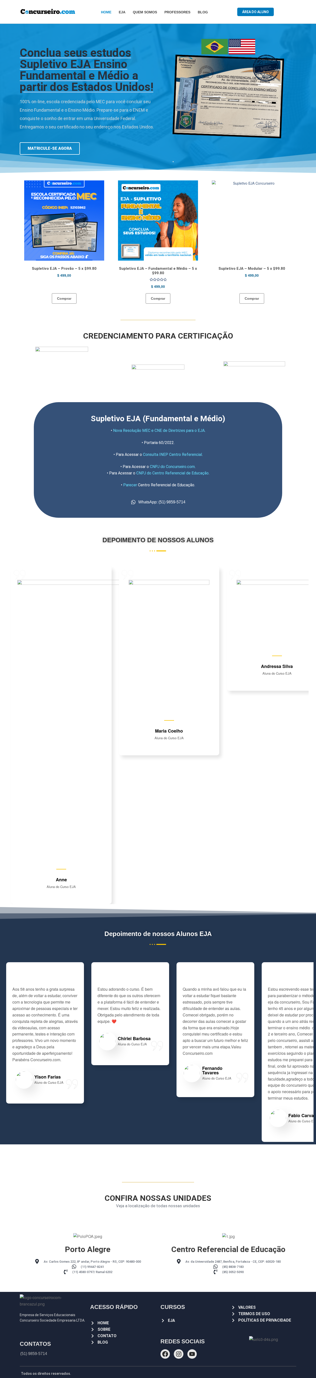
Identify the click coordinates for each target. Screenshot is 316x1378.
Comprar (64, 298)
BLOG (203, 12)
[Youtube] (192, 1354)
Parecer (130, 485)
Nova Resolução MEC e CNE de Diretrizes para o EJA (159, 430)
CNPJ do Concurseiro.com (172, 466)
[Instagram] (178, 1354)
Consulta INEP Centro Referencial (172, 454)
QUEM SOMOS (145, 12)
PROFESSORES (177, 12)
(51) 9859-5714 (33, 1354)
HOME (106, 12)
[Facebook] (165, 1354)
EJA (122, 12)
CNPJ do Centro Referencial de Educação (172, 473)
